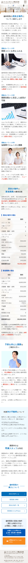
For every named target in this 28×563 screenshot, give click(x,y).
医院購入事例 (14, 499)
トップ (8, 9)
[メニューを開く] (25, 2)
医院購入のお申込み (14, 511)
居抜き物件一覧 (14, 505)
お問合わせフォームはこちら (15, 541)
